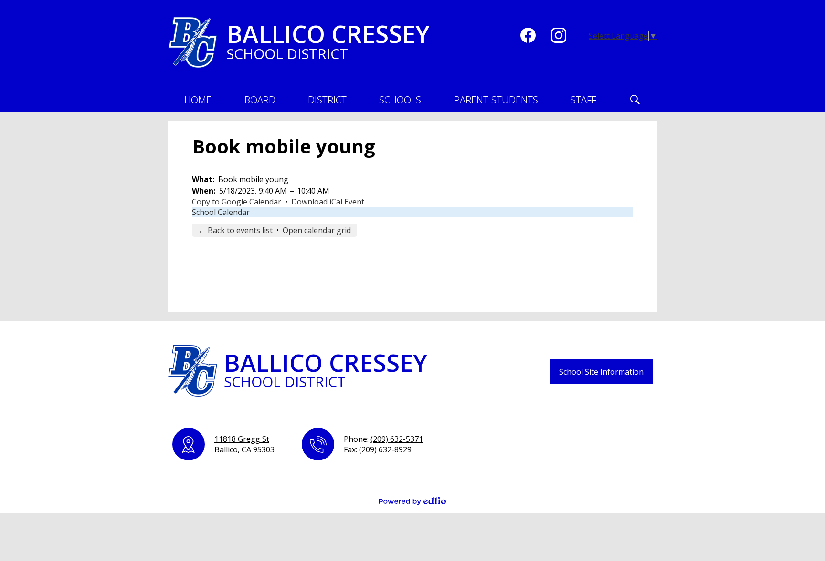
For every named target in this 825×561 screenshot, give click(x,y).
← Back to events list (235, 230)
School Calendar (221, 212)
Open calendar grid (317, 230)
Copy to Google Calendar (236, 201)
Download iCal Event (327, 201)
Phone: (383, 439)
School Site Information (601, 372)
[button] (260, 100)
